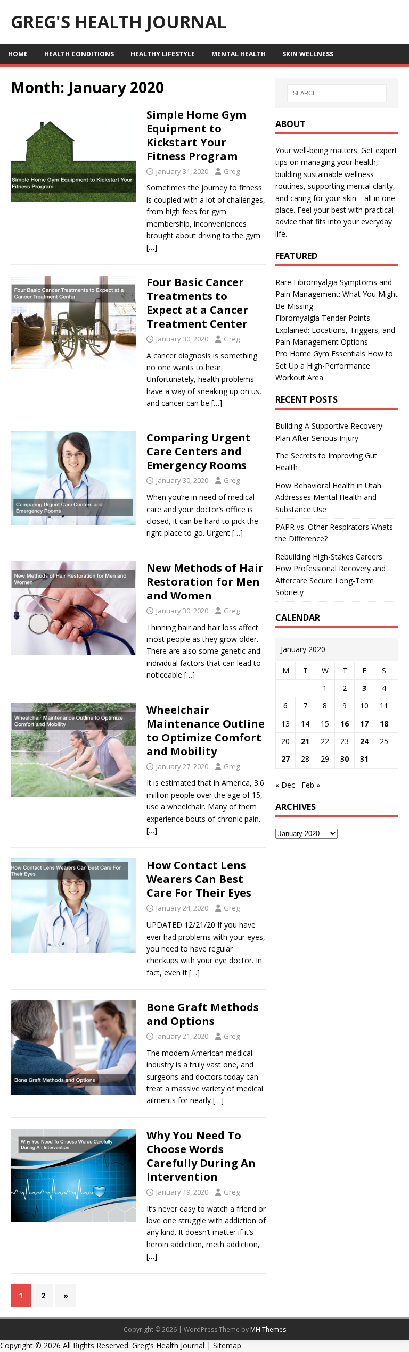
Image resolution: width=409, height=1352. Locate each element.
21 (305, 741)
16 (344, 724)
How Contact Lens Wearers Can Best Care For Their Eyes (198, 879)
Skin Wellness (307, 54)
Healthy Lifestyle (162, 54)
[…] (151, 247)
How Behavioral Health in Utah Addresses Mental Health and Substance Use (328, 497)
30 (344, 759)
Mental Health (238, 54)
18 (384, 724)
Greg (232, 171)
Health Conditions (79, 54)
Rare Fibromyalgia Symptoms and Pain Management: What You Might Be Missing (336, 294)
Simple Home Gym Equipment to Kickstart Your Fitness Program (196, 135)
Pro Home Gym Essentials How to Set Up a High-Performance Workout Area (334, 365)
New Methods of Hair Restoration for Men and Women (205, 582)
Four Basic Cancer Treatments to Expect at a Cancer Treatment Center (197, 303)
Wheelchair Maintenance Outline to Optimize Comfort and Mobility (205, 730)
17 (364, 724)
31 (364, 759)
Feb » (310, 785)
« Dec (285, 785)
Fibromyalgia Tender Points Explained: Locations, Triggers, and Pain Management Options (335, 330)
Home (18, 54)
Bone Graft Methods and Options (202, 1014)
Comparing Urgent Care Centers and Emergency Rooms (198, 451)
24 (364, 741)
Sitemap (227, 1345)
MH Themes (268, 1329)
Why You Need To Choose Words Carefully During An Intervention (201, 1156)
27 (285, 759)
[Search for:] (337, 93)
